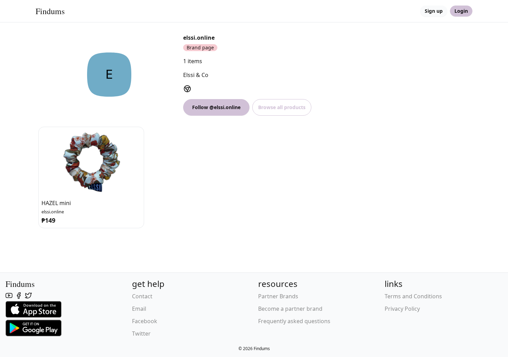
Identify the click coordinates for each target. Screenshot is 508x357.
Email (139, 308)
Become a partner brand (290, 308)
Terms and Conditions (413, 296)
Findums (50, 11)
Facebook (144, 321)
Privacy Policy (402, 308)
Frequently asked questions (294, 321)
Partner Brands (278, 296)
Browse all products (281, 107)
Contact (142, 296)
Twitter (141, 333)
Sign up (434, 11)
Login (461, 11)
